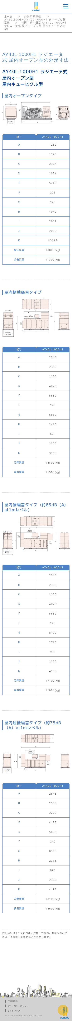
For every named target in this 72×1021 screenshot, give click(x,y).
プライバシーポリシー (18, 1006)
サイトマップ (13, 1011)
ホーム (8, 16)
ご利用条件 (12, 1001)
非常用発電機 (32, 16)
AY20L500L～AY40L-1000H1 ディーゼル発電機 (34, 21)
